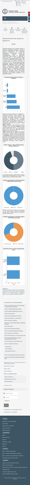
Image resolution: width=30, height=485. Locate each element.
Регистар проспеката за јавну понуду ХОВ (15, 335)
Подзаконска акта (6, 437)
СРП (17, 5)
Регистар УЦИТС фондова (11, 320)
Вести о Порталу (9, 381)
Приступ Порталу (9, 376)
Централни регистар (12, 30)
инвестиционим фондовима (24, 32)
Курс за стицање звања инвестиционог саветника (12, 455)
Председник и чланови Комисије (9, 421)
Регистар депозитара (10, 313)
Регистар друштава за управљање (13, 318)
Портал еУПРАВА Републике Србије (10, 473)
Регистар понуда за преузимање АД (13, 341)
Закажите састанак (21, 2)
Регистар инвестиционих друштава (13, 311)
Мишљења (4, 444)
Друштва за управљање (24, 30)
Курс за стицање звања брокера (8, 451)
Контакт (24, 1)
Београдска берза (5, 30)
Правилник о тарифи (6, 441)
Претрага (19, 3)
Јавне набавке (8, 371)
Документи (8, 346)
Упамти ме (7, 400)
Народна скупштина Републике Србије (10, 462)
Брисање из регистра (10, 351)
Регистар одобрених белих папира (13, 309)
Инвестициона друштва (18, 30)
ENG (20, 5)
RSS (25, 3)
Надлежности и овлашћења (8, 425)
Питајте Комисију (6, 430)
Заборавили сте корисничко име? (13, 409)
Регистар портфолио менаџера (12, 328)
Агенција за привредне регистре (9, 471)
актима (23, 72)
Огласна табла (8, 385)
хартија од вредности (12, 32)
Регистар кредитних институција (13, 315)
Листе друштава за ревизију (12, 333)
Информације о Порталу (10, 379)
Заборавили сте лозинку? (11, 412)
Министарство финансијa (7, 465)
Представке (7, 368)
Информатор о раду (9, 366)
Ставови (4, 446)
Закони (3, 435)
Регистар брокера (9, 326)
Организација (5, 423)
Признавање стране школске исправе (10, 457)
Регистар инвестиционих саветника (14, 330)
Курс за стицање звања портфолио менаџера (11, 453)
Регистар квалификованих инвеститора (15, 355)
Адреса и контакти (6, 428)
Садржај (18, 1)
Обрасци (4, 439)
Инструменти (8, 348)
